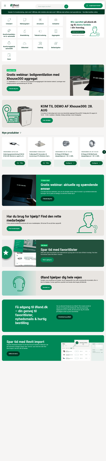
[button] (5, 5)
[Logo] (15, 6)
